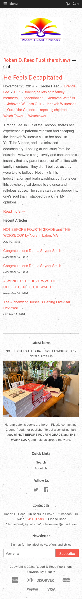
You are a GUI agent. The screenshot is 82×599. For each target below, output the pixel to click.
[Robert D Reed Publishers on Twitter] (35, 490)
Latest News (41, 343)
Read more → (14, 211)
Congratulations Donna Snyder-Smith (32, 250)
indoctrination (33, 97)
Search (41, 462)
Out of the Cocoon (21, 109)
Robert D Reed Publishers (54, 566)
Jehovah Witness (61, 97)
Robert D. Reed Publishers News (37, 60)
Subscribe (67, 553)
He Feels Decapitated (33, 77)
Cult (17, 91)
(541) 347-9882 (36, 519)
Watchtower (37, 115)
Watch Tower (13, 115)
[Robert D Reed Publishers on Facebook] (46, 490)
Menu (13, 3)
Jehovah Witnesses (61, 103)
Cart (75, 3)
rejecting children (53, 109)
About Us (41, 468)
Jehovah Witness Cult (24, 103)
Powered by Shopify (41, 571)
